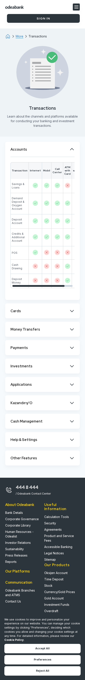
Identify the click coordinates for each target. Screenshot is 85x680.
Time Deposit (53, 579)
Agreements (53, 529)
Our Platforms (17, 571)
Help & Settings (23, 440)
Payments (19, 348)
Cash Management (26, 421)
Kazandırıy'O (21, 403)
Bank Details (14, 512)
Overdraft (51, 611)
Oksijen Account (56, 573)
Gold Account (54, 598)
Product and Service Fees (59, 538)
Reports (11, 562)
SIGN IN (43, 18)
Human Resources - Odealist (19, 534)
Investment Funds (56, 604)
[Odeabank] (10, 36)
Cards (15, 311)
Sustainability (14, 549)
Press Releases (16, 555)
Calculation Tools (56, 517)
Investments (21, 366)
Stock (48, 585)
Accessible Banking (58, 547)
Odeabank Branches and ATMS (20, 592)
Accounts (18, 149)
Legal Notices (54, 553)
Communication (18, 582)
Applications (21, 384)
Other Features (23, 458)
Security (50, 523)
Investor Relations (18, 542)
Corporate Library (18, 525)
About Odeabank (19, 505)
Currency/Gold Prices (59, 592)
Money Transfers (25, 329)
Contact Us (13, 601)
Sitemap (50, 559)
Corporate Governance (22, 519)
